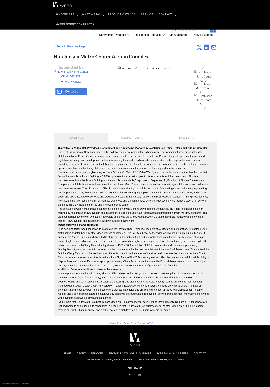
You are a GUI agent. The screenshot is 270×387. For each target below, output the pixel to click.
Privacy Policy (130, 323)
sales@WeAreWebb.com (119, 359)
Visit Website (72, 81)
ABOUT (81, 353)
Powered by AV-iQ (145, 323)
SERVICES (97, 353)
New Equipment (203, 34)
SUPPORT (145, 353)
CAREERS (182, 353)
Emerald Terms (115, 323)
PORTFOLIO (163, 353)
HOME (68, 353)
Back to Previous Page (70, 46)
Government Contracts (75, 24)
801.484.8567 (93, 359)
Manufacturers (179, 34)
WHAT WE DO (91, 14)
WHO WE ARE (65, 14)
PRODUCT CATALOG (122, 14)
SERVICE (147, 14)
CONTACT (165, 14)
